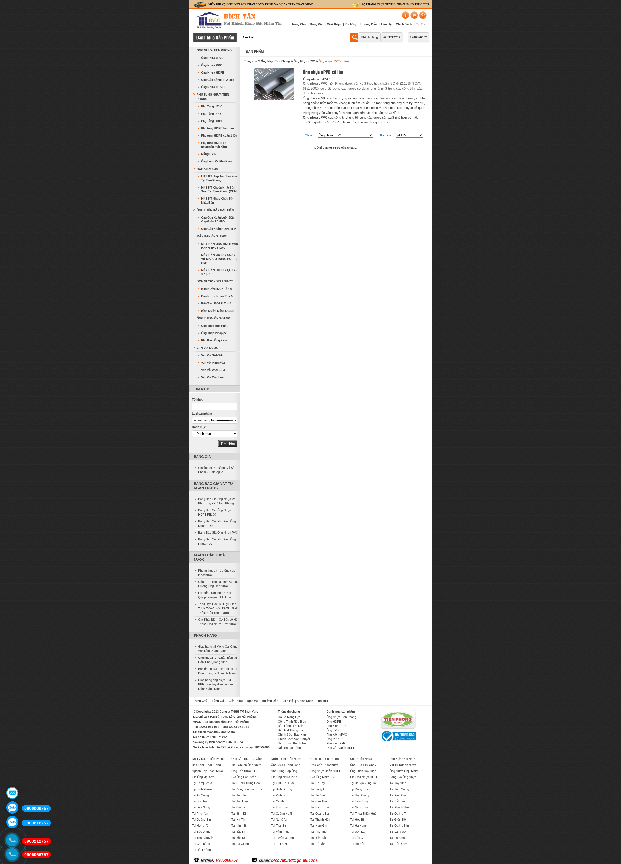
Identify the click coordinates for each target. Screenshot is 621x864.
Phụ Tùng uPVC (211, 106)
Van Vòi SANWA (212, 355)
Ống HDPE (334, 721)
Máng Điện (208, 154)
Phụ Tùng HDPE (212, 121)
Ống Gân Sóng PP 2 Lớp (217, 80)
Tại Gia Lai (238, 807)
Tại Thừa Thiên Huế (363, 813)
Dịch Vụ (350, 24)
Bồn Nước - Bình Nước (215, 281)
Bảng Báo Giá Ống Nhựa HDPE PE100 (214, 512)
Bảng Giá (316, 24)
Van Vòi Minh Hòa (213, 362)
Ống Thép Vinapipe (214, 333)
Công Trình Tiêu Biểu (292, 721)
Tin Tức (421, 24)
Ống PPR (333, 739)
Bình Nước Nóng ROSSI (217, 311)
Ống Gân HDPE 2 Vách (246, 759)
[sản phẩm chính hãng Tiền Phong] (398, 728)
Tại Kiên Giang (399, 795)
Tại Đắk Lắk (397, 801)
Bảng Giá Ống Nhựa (403, 777)
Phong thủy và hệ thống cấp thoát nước (216, 573)
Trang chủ (250, 61)
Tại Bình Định (240, 813)
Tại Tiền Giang (399, 789)
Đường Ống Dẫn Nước (286, 759)
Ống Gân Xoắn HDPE (341, 747)
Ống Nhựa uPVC (304, 61)
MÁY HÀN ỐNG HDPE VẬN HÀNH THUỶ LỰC (219, 245)
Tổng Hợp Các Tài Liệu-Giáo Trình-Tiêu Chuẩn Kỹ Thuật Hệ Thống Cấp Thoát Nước (218, 608)
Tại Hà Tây (317, 783)
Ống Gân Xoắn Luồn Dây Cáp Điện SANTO (218, 219)
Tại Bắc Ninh (239, 831)
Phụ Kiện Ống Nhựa (403, 759)
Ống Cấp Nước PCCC (246, 771)
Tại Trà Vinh (318, 795)
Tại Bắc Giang (201, 831)
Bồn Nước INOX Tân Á (216, 289)
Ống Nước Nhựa (361, 759)
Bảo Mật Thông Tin (290, 730)
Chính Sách (404, 24)
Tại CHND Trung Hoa (245, 783)
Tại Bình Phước (202, 789)
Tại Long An (318, 789)
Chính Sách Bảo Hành (293, 734)
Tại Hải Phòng (201, 850)
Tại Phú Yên (200, 813)
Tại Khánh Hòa (399, 807)
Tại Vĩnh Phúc (280, 831)
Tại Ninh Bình (240, 825)
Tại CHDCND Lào (283, 783)
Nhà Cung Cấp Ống (284, 771)
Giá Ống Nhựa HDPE (364, 777)
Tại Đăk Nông (201, 807)
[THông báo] (398, 742)
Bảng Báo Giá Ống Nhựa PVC (218, 532)
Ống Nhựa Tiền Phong (275, 61)
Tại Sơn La (357, 831)
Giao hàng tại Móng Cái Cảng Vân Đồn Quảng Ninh (217, 649)
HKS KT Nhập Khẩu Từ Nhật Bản (217, 200)
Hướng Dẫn (368, 24)
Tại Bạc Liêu (239, 801)
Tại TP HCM (279, 844)
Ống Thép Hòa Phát (214, 326)
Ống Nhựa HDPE (212, 72)
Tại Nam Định (319, 825)
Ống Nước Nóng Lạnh (285, 765)
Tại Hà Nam (358, 825)
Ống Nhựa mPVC (213, 87)
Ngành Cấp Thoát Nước (208, 771)
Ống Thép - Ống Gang (213, 318)
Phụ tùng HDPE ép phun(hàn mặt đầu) (214, 144)
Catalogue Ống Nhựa (324, 759)
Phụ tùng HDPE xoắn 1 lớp (219, 135)
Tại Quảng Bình (202, 819)
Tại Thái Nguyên (203, 837)
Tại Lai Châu (398, 837)
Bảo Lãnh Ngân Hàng (206, 765)
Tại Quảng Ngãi (281, 813)
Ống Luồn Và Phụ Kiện (216, 161)
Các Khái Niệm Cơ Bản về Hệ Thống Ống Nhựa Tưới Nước (217, 622)
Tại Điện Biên (399, 819)
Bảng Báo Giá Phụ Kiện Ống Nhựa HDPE (217, 523)
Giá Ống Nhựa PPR (284, 777)
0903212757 (391, 37)
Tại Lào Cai (357, 837)
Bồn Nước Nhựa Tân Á (217, 296)
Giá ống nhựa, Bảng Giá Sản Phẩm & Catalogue (217, 470)
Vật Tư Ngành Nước (403, 765)
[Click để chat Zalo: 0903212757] (12, 822)
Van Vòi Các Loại (212, 377)
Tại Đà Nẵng (318, 844)
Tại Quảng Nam (320, 813)
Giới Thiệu (334, 24)
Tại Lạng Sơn (399, 831)
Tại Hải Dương (399, 844)
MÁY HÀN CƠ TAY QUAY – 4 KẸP (219, 272)
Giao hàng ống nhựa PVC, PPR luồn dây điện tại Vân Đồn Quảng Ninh (215, 684)
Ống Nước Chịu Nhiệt (404, 771)
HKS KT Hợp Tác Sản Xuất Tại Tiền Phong (219, 178)
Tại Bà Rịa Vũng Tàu (363, 783)
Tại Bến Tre (239, 795)
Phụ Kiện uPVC (337, 734)
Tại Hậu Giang (359, 795)
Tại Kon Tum (279, 807)
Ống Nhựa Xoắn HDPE (325, 771)
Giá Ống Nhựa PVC (323, 777)
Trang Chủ (299, 24)
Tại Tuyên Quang (282, 837)
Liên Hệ (386, 24)
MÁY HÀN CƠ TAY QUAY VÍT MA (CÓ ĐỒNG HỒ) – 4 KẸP (219, 258)
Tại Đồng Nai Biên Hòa (246, 789)
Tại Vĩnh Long (280, 795)
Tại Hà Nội (357, 844)
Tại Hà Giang (240, 844)
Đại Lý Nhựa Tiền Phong (208, 759)
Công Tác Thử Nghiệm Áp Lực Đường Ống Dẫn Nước (218, 584)
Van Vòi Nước (207, 348)
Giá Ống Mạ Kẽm (203, 777)
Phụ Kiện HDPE (337, 726)
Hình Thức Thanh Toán (293, 743)
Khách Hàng (369, 37)
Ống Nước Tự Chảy (363, 765)
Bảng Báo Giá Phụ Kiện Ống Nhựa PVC (217, 541)
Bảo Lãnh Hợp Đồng (291, 726)
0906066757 (418, 37)
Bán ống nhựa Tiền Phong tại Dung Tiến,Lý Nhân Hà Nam (217, 671)
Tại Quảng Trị (399, 813)
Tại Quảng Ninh (400, 825)
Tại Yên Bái (318, 837)
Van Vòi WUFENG (213, 370)
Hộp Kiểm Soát (208, 169)
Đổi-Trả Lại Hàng (289, 747)
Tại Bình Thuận (320, 807)
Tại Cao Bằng (201, 844)
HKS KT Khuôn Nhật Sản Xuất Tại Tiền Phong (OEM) (219, 189)
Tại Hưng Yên (201, 825)
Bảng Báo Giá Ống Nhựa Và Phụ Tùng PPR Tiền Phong (217, 501)
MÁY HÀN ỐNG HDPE (212, 236)
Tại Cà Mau (278, 801)
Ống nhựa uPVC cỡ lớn (334, 61)
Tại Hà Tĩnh (239, 819)
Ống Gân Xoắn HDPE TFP (218, 228)
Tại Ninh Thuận (360, 807)
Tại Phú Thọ (318, 831)
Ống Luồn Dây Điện (363, 771)
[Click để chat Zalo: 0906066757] (12, 807)
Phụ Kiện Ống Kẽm (214, 340)
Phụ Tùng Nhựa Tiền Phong (213, 97)
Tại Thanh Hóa (320, 819)
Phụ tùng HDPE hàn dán (217, 128)
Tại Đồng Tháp (360, 789)
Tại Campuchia (202, 783)
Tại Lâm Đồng (359, 801)
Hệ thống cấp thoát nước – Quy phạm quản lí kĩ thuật (215, 595)
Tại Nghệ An (279, 819)
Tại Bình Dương (281, 789)
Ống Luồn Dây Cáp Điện (215, 210)
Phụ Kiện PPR (336, 743)
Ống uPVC (334, 730)
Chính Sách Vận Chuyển (294, 739)
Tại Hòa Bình (358, 819)
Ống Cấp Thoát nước (324, 765)
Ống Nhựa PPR (211, 65)
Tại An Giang (200, 795)
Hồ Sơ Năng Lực (289, 717)
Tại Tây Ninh (398, 783)
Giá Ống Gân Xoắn (243, 777)
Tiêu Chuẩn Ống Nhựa (246, 765)
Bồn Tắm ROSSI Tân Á (216, 303)
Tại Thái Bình (279, 825)
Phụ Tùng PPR (211, 113)
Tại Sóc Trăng (201, 801)
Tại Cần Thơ (318, 801)
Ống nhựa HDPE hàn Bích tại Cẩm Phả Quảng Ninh (217, 660)
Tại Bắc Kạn (239, 837)
